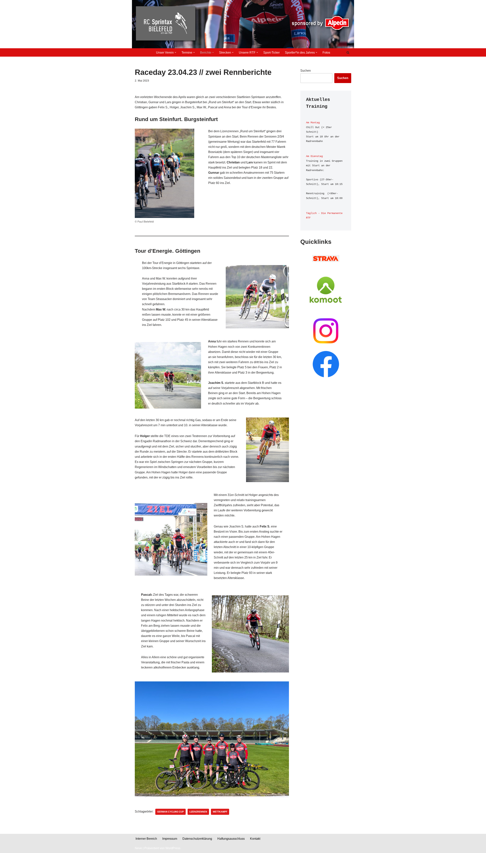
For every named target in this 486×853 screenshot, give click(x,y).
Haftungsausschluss (231, 838)
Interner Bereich (146, 838)
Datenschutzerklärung (197, 838)
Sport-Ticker (271, 52)
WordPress (172, 848)
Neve (138, 848)
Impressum (169, 838)
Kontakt (255, 838)
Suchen (305, 70)
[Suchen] (347, 52)
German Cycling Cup (170, 811)
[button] (175, 52)
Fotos (326, 52)
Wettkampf (220, 811)
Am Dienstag (314, 156)
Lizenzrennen (198, 811)
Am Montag (313, 122)
